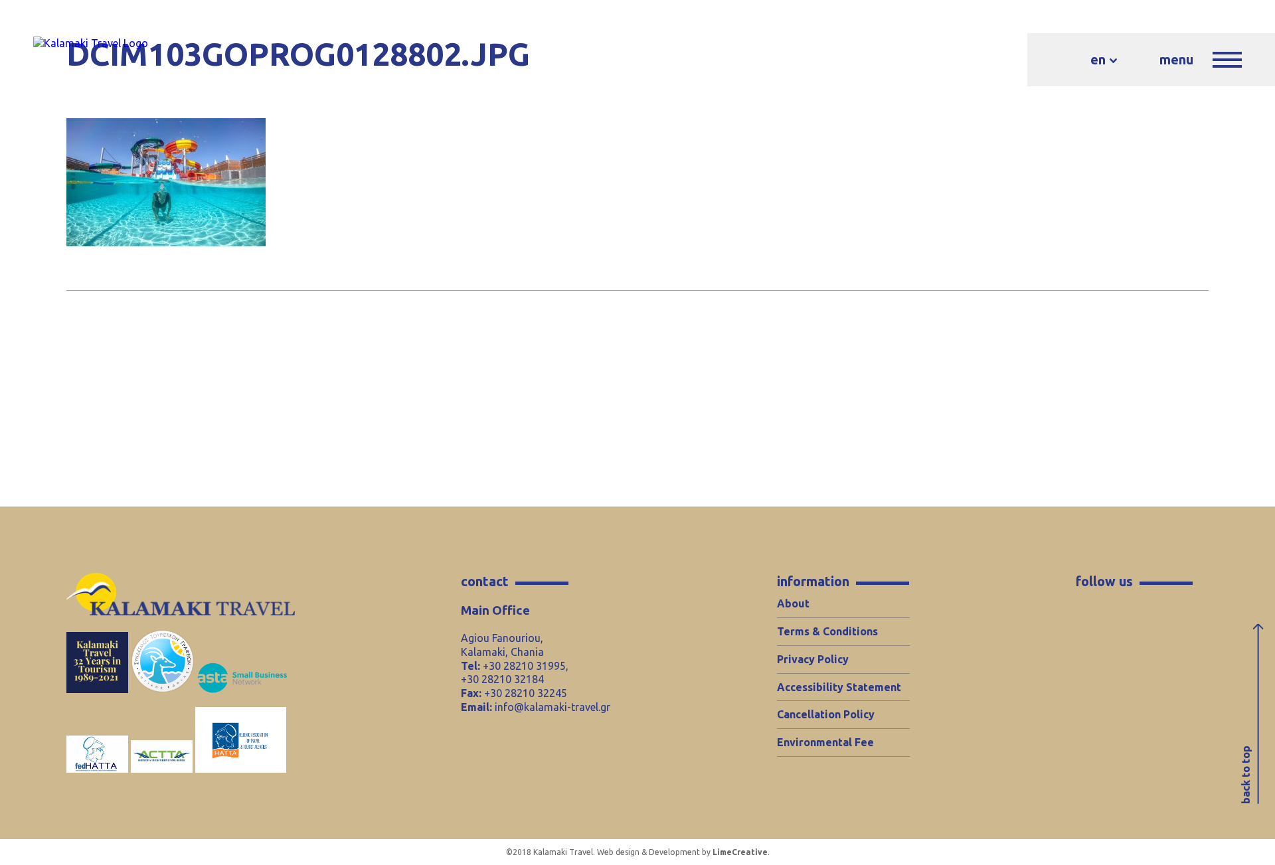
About (793, 603)
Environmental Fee (825, 742)
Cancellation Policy (826, 714)
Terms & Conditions (827, 631)
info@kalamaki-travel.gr (552, 707)
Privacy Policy (813, 659)
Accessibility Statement (839, 687)
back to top (1246, 775)
